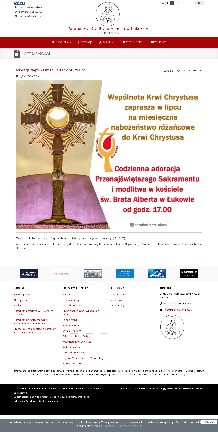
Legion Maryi (70, 319)
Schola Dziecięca (72, 330)
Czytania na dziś (120, 294)
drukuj (198, 70)
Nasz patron (21, 300)
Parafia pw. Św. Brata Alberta (107, 30)
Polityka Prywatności (104, 425)
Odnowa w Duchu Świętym (77, 336)
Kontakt (160, 42)
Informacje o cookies (130, 425)
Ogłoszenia (62, 42)
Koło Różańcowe (72, 363)
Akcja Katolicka (71, 294)
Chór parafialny (71, 300)
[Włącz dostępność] (172, 3)
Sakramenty (134, 42)
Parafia (108, 42)
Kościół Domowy (72, 305)
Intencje (86, 42)
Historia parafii (22, 294)
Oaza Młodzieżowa (73, 352)
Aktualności (36, 53)
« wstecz (186, 70)
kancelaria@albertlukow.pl (31, 16)
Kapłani (18, 305)
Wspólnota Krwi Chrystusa (77, 341)
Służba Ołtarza (71, 325)
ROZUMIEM (209, 421)
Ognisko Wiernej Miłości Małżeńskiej (83, 358)
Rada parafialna (71, 347)
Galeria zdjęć (118, 305)
